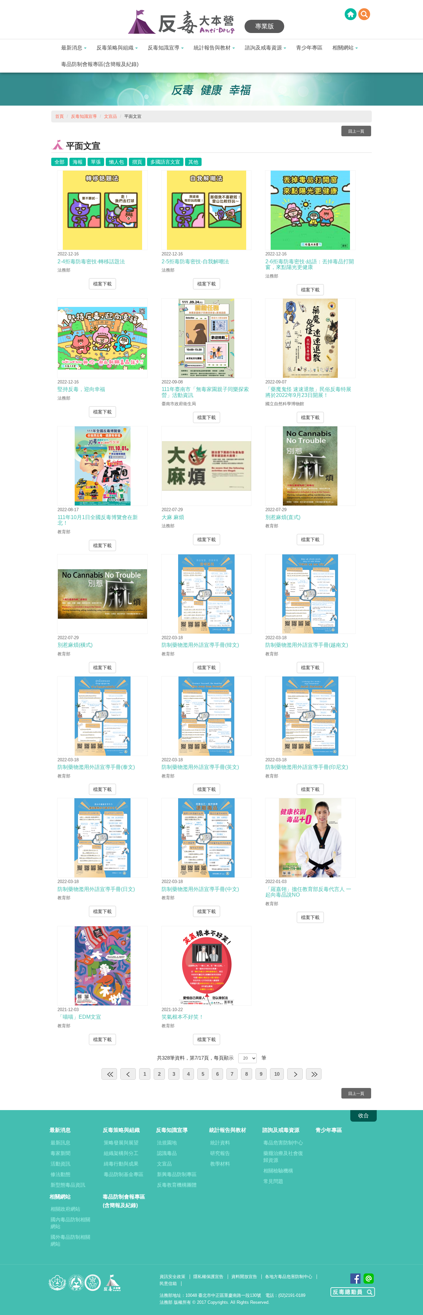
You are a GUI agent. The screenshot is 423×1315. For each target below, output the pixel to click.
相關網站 (343, 47)
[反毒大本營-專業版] (185, 22)
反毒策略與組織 (115, 47)
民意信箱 (168, 1283)
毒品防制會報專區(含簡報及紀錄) (99, 64)
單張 (96, 162)
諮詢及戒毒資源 (263, 47)
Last (314, 1074)
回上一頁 (356, 131)
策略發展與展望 (121, 1142)
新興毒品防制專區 (177, 1174)
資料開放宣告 (244, 1276)
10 (277, 1074)
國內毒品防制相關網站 (70, 1223)
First (109, 1074)
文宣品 (110, 116)
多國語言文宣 (165, 162)
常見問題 (273, 1181)
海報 (78, 162)
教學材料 (220, 1164)
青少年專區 (309, 47)
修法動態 (60, 1174)
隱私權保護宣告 (208, 1276)
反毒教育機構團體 (177, 1185)
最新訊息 (60, 1142)
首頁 (59, 116)
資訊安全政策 (172, 1276)
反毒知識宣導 (163, 47)
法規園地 (167, 1142)
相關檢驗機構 (278, 1170)
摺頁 (137, 162)
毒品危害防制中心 (283, 1142)
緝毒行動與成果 (121, 1164)
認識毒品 (167, 1153)
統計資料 (220, 1142)
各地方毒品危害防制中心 (288, 1276)
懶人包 (116, 162)
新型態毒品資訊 (68, 1185)
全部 (59, 162)
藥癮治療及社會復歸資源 (283, 1156)
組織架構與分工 (121, 1153)
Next (295, 1074)
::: (2, 4)
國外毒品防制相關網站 (70, 1240)
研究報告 (220, 1153)
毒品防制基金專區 (123, 1174)
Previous (128, 1074)
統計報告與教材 (212, 47)
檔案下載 (102, 283)
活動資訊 (60, 1164)
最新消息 (71, 47)
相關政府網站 (65, 1209)
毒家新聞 (60, 1153)
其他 (193, 162)
